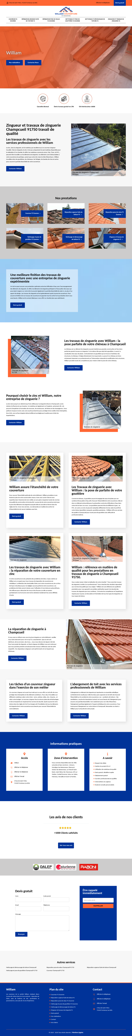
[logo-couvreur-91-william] (66, 11)
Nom (16, 896)
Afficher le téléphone (103, 3)
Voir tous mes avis (66, 845)
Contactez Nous (33, 62)
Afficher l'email (19, 776)
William (16, 763)
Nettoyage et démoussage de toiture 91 (95, 20)
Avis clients (54, 1022)
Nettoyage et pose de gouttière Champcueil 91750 (21, 970)
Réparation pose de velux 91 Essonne (51, 20)
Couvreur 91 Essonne (13, 20)
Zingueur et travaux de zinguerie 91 (116, 20)
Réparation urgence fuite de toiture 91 (30, 20)
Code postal (47, 896)
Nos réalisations (14, 62)
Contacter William (15, 169)
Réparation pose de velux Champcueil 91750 (60, 967)
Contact (53, 1019)
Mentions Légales (77, 1032)
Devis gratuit (119, 3)
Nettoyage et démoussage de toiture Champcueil (21, 967)
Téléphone (46, 905)
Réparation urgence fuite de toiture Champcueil (101, 967)
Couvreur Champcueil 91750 (55, 970)
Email (17, 905)
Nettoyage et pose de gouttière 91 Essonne (72, 20)
